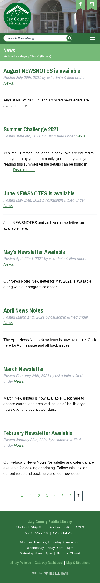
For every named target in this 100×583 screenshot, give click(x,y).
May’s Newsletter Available (34, 252)
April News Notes (23, 310)
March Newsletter (23, 369)
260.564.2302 (65, 533)
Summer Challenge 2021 (30, 129)
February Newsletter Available (37, 433)
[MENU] (92, 38)
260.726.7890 (38, 533)
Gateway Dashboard (49, 562)
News (8, 83)
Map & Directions (78, 562)
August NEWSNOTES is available (41, 71)
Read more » (24, 170)
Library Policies (20, 562)
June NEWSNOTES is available (39, 193)
